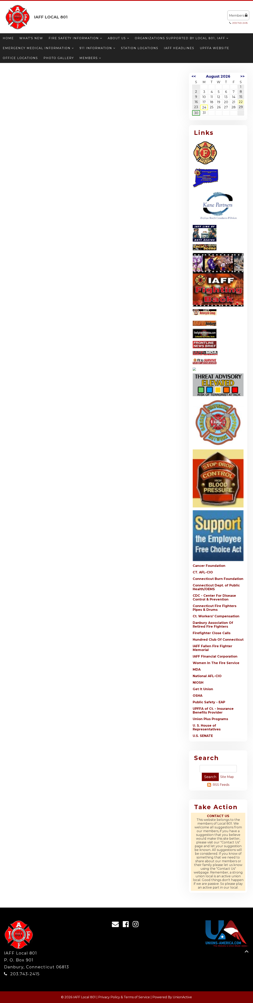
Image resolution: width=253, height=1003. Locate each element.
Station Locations (139, 48)
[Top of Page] (246, 951)
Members (237, 15)
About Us (117, 38)
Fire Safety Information (74, 38)
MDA (197, 669)
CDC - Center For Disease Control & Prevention (214, 597)
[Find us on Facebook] (127, 925)
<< (194, 76)
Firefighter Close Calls (211, 633)
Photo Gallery (58, 58)
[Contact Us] (116, 925)
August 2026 (218, 76)
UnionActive (182, 997)
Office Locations (20, 58)
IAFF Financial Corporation (215, 656)
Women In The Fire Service (216, 663)
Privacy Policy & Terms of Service (124, 997)
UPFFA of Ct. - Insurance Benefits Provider (213, 710)
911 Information (96, 48)
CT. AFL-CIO (203, 572)
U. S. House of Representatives (207, 727)
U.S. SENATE (203, 736)
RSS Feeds (221, 785)
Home (8, 38)
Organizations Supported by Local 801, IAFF (180, 38)
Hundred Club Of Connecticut (218, 639)
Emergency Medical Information (37, 48)
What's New (31, 38)
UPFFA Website (214, 48)
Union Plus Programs (210, 719)
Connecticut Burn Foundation (218, 579)
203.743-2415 (239, 22)
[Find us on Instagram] (137, 925)
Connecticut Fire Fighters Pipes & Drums (214, 608)
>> (242, 76)
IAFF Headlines (179, 48)
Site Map (227, 777)
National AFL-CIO (207, 676)
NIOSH (198, 682)
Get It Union (203, 689)
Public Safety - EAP (209, 702)
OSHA (197, 696)
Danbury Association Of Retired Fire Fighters (213, 624)
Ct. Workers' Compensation (216, 616)
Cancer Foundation (209, 566)
